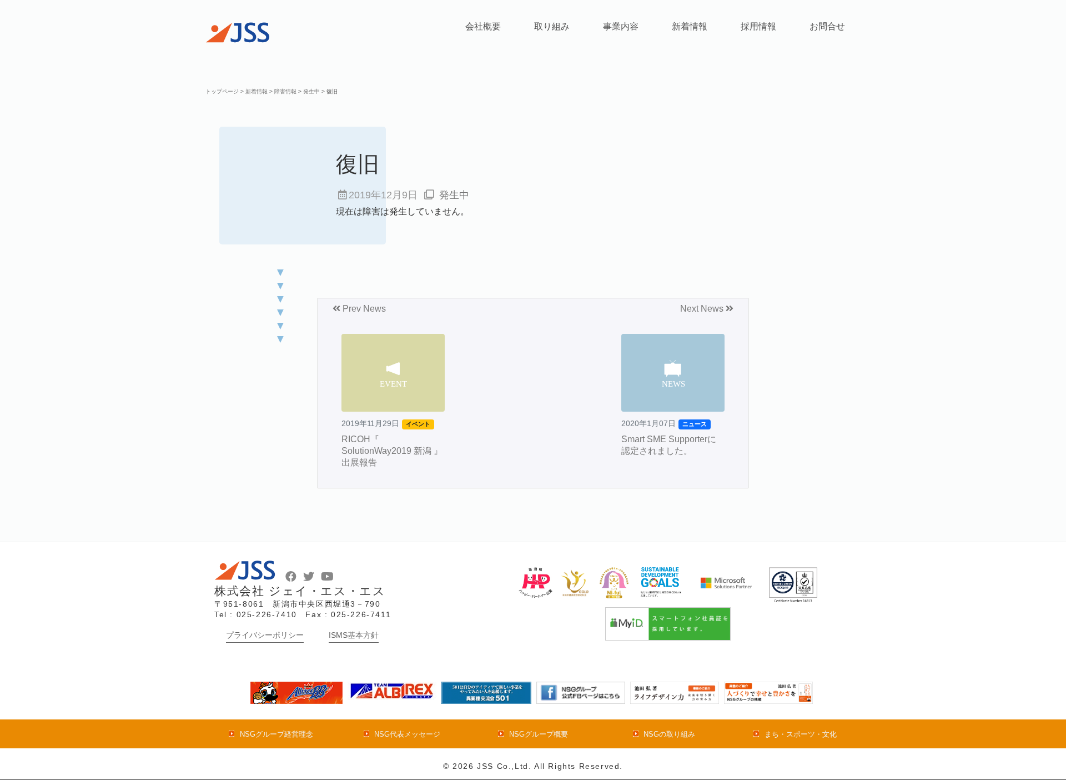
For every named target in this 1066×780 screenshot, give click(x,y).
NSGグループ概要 (538, 734)
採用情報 (758, 26)
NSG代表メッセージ (407, 734)
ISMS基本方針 (354, 635)
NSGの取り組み (669, 734)
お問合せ (827, 26)
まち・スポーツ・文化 (800, 734)
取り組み (552, 26)
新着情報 (689, 26)
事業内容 (620, 26)
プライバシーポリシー (265, 635)
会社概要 (483, 26)
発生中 (454, 195)
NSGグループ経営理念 (276, 734)
